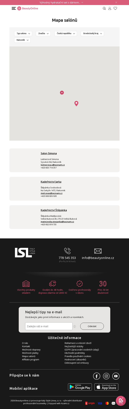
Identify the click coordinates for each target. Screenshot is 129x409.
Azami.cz (65, 403)
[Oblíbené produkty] (117, 8)
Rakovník (21, 40)
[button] (76, 104)
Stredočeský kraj (90, 33)
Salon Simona (49, 153)
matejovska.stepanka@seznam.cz (57, 221)
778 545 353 (67, 258)
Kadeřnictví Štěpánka (54, 210)
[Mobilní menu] (13, 8)
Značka (41, 33)
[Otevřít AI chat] (121, 401)
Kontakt (26, 346)
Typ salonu (21, 33)
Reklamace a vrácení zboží (77, 343)
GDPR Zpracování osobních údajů (81, 349)
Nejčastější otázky (73, 346)
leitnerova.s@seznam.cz (53, 164)
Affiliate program (30, 359)
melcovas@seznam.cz (51, 193)
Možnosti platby (30, 352)
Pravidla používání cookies (77, 356)
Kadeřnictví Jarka (51, 181)
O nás (25, 343)
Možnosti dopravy (31, 349)
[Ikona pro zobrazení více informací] (74, 326)
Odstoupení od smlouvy (76, 362)
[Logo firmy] (27, 8)
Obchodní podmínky (74, 352)
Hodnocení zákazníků (75, 359)
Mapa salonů (28, 356)
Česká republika (64, 33)
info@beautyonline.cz (98, 258)
